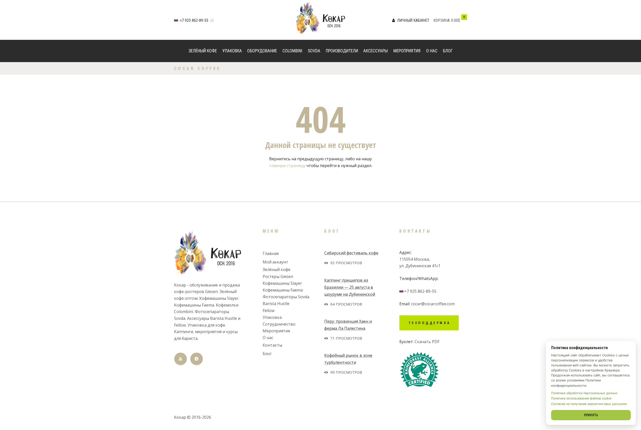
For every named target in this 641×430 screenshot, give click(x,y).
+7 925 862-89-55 (194, 20)
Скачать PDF (427, 341)
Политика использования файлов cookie (581, 398)
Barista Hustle (276, 303)
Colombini (292, 50)
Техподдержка (430, 322)
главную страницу (287, 165)
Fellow (268, 310)
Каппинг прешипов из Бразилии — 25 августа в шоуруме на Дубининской (349, 287)
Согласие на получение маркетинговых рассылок (589, 404)
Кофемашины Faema (283, 290)
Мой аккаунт (275, 262)
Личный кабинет (413, 20)
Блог (448, 50)
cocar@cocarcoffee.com (433, 304)
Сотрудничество (279, 324)
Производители (342, 50)
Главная (271, 253)
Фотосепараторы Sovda (286, 297)
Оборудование (262, 50)
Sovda (314, 50)
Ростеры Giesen (278, 276)
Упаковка (232, 50)
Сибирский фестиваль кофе (351, 253)
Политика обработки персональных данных (584, 393)
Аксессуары (375, 50)
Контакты (272, 345)
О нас (431, 50)
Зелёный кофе (203, 50)
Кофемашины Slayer (282, 283)
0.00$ (455, 20)
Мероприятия (407, 50)
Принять (591, 414)
